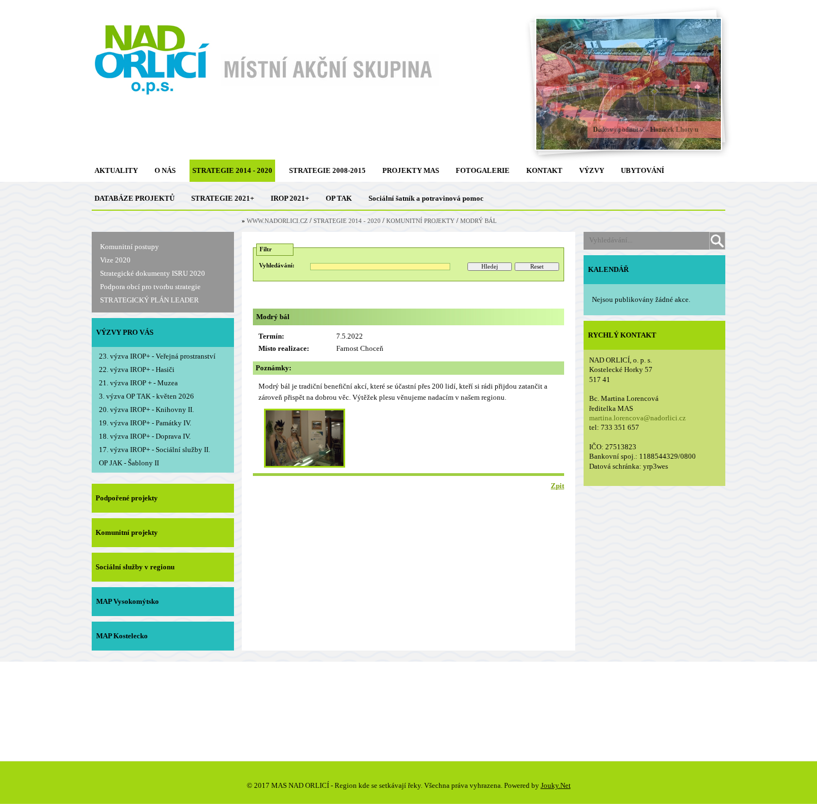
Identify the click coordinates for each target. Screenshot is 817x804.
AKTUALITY (116, 170)
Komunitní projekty (127, 532)
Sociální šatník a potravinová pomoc (426, 198)
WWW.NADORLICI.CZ (277, 221)
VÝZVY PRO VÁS (124, 332)
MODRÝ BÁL (478, 221)
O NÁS (165, 170)
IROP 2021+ (290, 198)
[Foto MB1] (304, 463)
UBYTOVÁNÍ (642, 170)
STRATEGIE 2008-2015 (327, 170)
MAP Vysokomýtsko (127, 601)
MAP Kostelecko (122, 636)
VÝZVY (591, 170)
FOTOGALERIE (483, 170)
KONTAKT (544, 170)
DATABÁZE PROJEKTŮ (134, 198)
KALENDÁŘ (608, 269)
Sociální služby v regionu (135, 567)
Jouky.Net (556, 785)
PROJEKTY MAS (410, 170)
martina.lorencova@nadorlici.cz (637, 418)
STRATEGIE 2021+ (222, 198)
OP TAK (339, 198)
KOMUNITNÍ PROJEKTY (420, 221)
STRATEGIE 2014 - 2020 (232, 170)
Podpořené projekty (127, 498)
